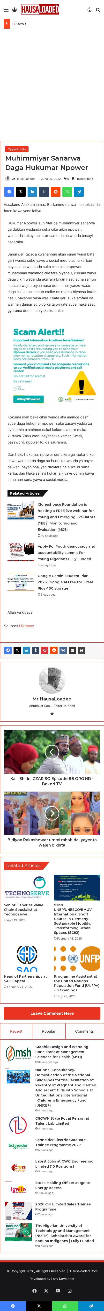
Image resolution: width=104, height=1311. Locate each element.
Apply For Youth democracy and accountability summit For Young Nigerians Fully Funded (66, 552)
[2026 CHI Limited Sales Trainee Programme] (18, 1211)
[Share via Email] (72, 650)
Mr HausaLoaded (23, 179)
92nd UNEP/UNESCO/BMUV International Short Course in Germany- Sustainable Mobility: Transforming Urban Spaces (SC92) (73, 919)
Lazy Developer (62, 1279)
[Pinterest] (44, 650)
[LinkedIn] (26, 650)
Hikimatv (26, 626)
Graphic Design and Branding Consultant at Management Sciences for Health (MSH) (61, 1052)
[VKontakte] (63, 650)
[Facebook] (8, 650)
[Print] (81, 650)
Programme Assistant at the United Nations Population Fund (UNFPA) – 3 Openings (76, 983)
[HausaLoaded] (40, 9)
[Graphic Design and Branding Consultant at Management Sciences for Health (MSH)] (18, 1053)
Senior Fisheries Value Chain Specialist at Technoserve (23, 909)
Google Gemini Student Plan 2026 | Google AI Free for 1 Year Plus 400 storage (65, 582)
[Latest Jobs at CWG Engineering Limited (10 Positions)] (18, 1168)
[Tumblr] (35, 650)
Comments (84, 1031)
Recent (16, 1031)
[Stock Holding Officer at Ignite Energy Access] (18, 1189)
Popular (48, 1031)
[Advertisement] (52, 85)
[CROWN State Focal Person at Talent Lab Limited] (18, 1125)
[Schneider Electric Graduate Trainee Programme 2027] (18, 1146)
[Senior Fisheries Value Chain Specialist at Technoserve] (27, 888)
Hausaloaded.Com (83, 1271)
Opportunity (17, 149)
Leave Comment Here (52, 1013)
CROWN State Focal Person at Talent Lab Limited (49, 24)
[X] (17, 650)
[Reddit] (54, 650)
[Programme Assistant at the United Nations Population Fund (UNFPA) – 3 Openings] (77, 959)
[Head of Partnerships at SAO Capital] (27, 959)
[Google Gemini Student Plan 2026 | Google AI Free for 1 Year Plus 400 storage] (20, 582)
